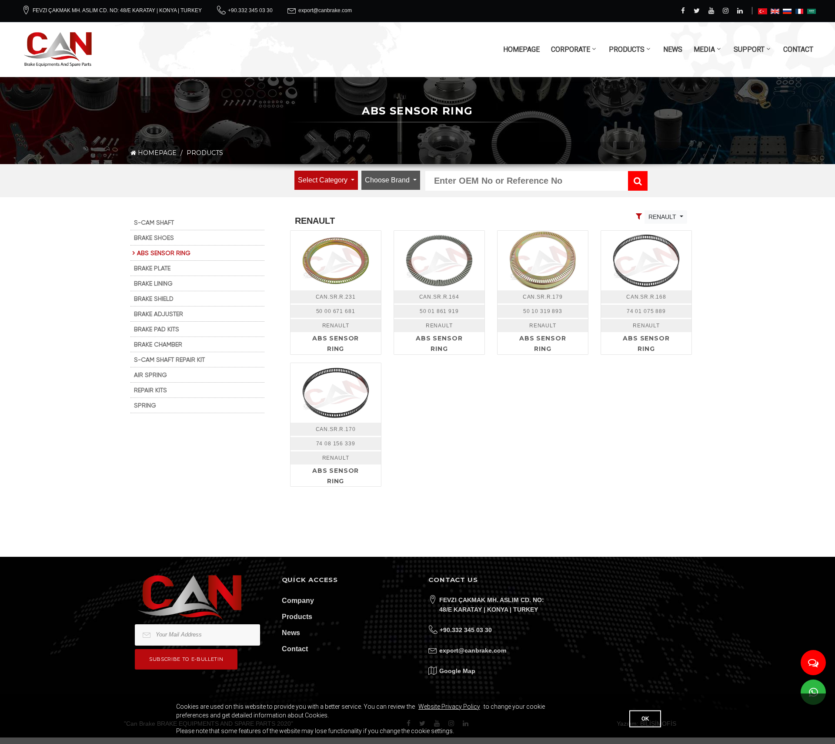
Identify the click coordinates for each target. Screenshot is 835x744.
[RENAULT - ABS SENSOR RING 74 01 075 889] (646, 260)
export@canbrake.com (325, 10)
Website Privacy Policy (449, 706)
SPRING (145, 405)
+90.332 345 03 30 (250, 10)
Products (297, 616)
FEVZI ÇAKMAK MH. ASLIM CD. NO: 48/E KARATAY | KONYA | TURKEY (117, 10)
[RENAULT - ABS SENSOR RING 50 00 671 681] (336, 260)
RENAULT (663, 216)
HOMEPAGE (521, 49)
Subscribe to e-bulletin (186, 659)
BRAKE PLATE (152, 268)
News (291, 632)
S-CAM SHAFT (154, 222)
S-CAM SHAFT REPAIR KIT (169, 359)
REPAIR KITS (150, 390)
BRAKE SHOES (154, 237)
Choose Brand (388, 180)
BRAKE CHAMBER (158, 344)
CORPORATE (570, 49)
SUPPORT (749, 49)
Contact (295, 649)
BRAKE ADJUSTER (158, 313)
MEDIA (704, 49)
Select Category (323, 180)
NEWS (672, 49)
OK (645, 718)
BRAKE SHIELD (154, 298)
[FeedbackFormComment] (813, 662)
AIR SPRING (150, 374)
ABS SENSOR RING (163, 252)
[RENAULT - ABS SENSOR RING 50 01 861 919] (439, 260)
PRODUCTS (627, 49)
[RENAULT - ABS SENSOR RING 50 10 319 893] (543, 260)
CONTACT (798, 49)
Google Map (457, 670)
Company (298, 600)
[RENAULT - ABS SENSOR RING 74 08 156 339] (336, 393)
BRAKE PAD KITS (156, 329)
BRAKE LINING (153, 283)
